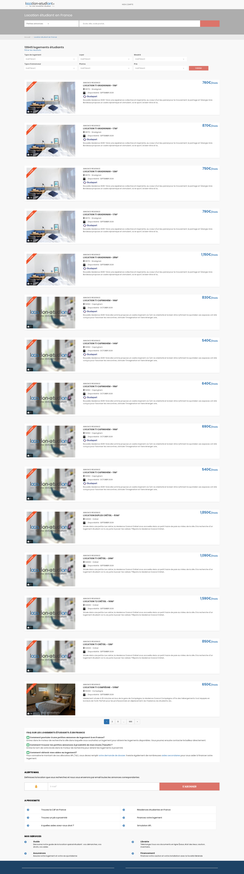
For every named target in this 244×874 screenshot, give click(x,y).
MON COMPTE (127, 4)
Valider (198, 68)
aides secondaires (171, 755)
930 (130, 721)
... (123, 721)
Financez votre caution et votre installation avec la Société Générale (171, 856)
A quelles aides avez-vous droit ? (57, 825)
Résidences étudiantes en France (154, 809)
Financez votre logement (149, 817)
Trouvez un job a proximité (54, 817)
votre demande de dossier (112, 755)
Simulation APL (144, 825)
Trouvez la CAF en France (53, 809)
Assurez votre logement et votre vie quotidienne (55, 856)
